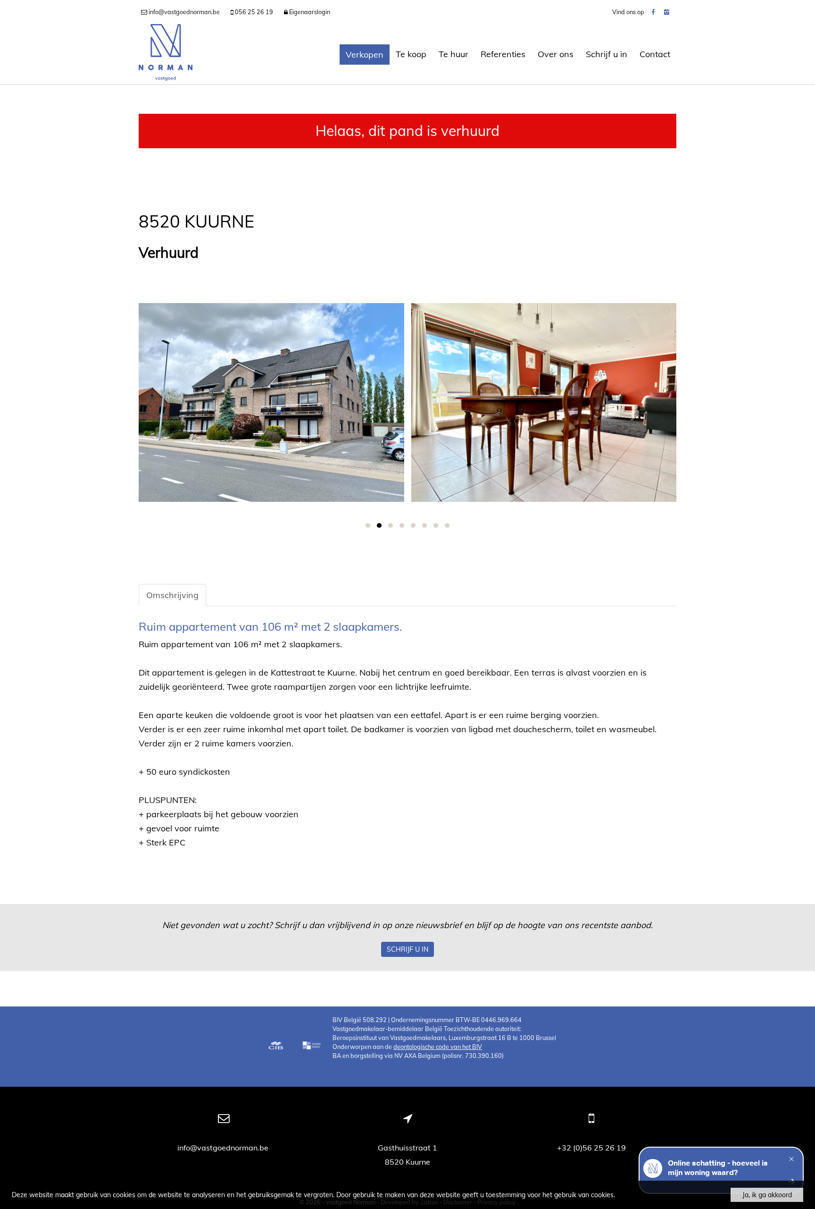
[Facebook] (653, 12)
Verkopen (364, 54)
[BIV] (313, 1046)
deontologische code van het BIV (437, 1046)
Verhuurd (169, 253)
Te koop (411, 54)
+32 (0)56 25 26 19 (591, 1147)
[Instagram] (667, 12)
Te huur (453, 54)
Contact (655, 54)
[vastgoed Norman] (165, 54)
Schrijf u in (606, 54)
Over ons (556, 54)
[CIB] (276, 1046)
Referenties (503, 54)
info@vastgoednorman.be (223, 1147)
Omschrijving (172, 595)
